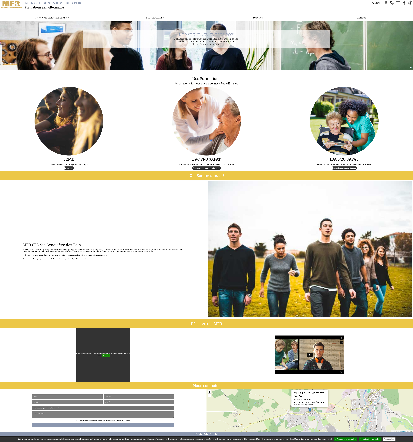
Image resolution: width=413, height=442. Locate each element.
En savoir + (68, 168)
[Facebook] (404, 3)
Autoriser (106, 356)
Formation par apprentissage (344, 168)
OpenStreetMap (402, 431)
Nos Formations (155, 17)
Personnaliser (389, 439)
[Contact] (398, 3)
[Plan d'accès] (386, 3)
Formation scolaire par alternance (206, 168)
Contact (361, 17)
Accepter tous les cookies (346, 439)
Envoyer (103, 425)
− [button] (209, 395)
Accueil (375, 2)
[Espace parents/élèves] (410, 3)
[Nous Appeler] (392, 3)
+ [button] (209, 392)
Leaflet (393, 431)
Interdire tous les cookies (370, 439)
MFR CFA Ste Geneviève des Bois (52, 17)
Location (258, 17)
